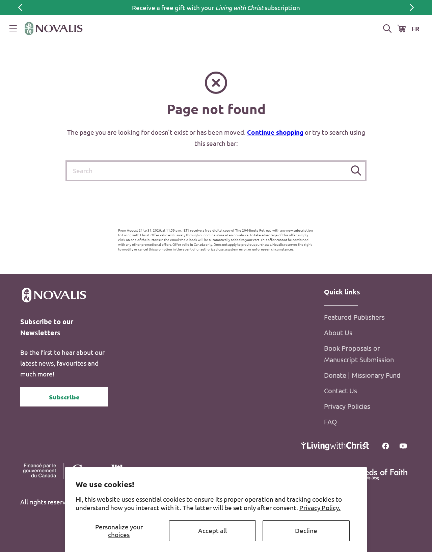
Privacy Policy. (320, 507)
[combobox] (216, 171)
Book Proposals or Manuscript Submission (359, 354)
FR (415, 28)
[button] (13, 29)
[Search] (356, 171)
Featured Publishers (354, 317)
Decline (306, 530)
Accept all (212, 530)
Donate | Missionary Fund (362, 375)
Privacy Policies (347, 406)
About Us (338, 332)
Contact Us (340, 390)
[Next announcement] (412, 7)
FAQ (330, 421)
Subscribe (64, 397)
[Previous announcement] (20, 7)
